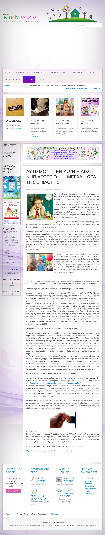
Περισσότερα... (68, 134)
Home (8, 72)
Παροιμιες (77, 72)
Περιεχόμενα (70, 89)
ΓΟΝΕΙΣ (59, 190)
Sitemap (54, 514)
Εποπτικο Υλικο (58, 72)
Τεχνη (90, 72)
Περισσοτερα (13, 491)
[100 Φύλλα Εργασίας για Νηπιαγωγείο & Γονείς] (11, 187)
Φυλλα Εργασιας (13, 79)
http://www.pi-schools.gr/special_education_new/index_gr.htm (55, 383)
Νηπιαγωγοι (39, 72)
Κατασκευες (22, 72)
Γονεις (29, 79)
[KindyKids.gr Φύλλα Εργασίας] (62, 153)
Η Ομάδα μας (95, 89)
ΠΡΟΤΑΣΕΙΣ (43, 79)
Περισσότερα (18, 128)
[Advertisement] (52, 48)
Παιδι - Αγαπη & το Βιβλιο (67, 493)
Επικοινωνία (82, 89)
